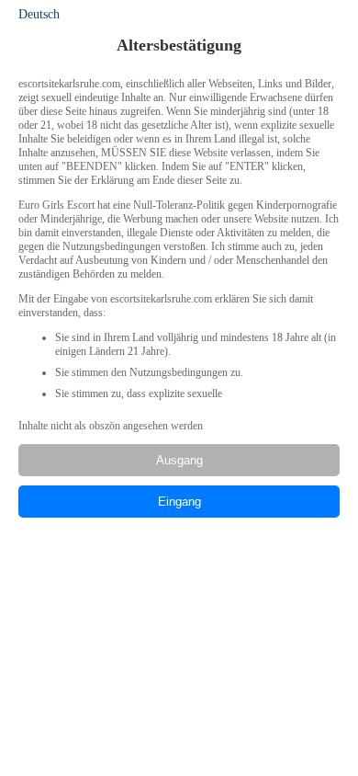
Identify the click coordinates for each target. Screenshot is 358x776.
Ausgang (179, 460)
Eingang (179, 501)
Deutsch (39, 14)
